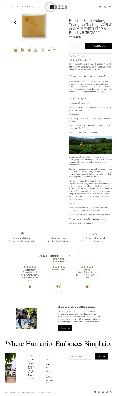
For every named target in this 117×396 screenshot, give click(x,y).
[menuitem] (44, 7)
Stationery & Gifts (49, 381)
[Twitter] (111, 392)
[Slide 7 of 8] (56, 50)
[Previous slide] (14, 22)
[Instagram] (99, 392)
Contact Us (31, 360)
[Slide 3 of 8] (29, 50)
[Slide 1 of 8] (16, 50)
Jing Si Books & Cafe (16, 392)
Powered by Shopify (29, 392)
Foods (48, 362)
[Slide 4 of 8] (36, 50)
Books (48, 367)
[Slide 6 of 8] (49, 50)
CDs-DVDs (48, 371)
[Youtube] (103, 392)
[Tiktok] (107, 392)
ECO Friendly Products (49, 376)
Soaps (48, 364)
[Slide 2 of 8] (22, 50)
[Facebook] (95, 392)
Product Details (77, 56)
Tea (47, 359)
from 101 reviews (57, 261)
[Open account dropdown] (104, 6)
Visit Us (30, 363)
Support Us (65, 328)
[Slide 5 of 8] (42, 50)
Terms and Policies (44, 392)
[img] (58, 259)
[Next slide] (55, 22)
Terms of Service (31, 367)
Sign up (101, 356)
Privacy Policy (30, 371)
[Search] (100, 6)
